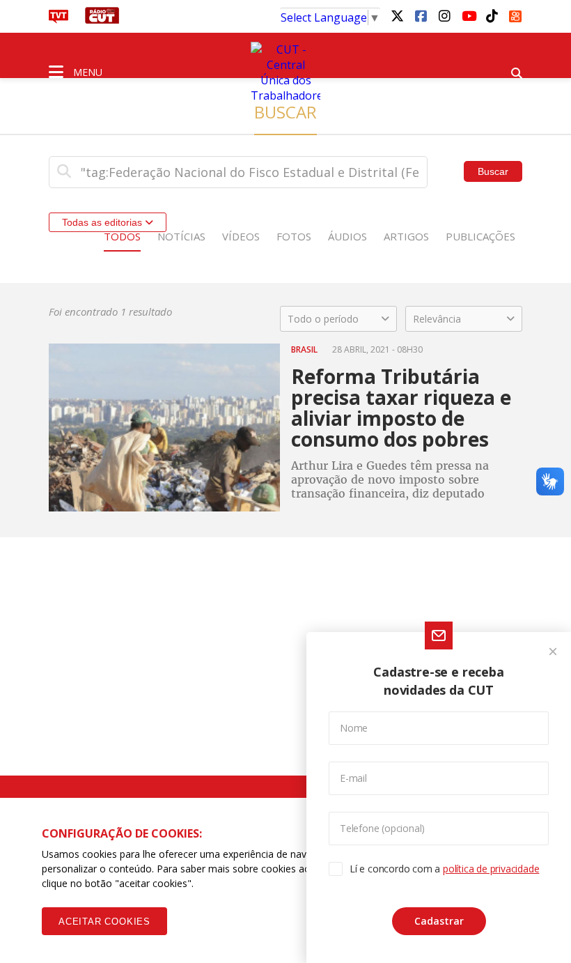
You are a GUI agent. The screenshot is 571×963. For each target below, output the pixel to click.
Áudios (347, 236)
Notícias (181, 236)
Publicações (480, 236)
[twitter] (397, 15)
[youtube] (468, 15)
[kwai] (515, 14)
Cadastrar (439, 920)
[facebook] (421, 15)
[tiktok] (492, 15)
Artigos (406, 236)
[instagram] (444, 15)
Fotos (293, 236)
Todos (122, 236)
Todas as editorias (103, 222)
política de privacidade (491, 868)
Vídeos (241, 236)
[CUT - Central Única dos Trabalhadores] (285, 72)
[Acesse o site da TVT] (58, 19)
